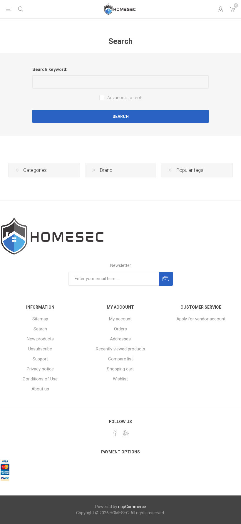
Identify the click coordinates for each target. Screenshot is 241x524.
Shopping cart (120, 369)
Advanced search (124, 97)
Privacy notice (40, 369)
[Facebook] (115, 433)
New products (40, 339)
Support (40, 359)
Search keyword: (49, 69)
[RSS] (126, 433)
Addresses (120, 339)
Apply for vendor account (200, 319)
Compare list (120, 359)
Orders (120, 329)
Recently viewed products (120, 349)
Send (166, 279)
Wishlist (120, 379)
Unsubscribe (40, 349)
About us (40, 389)
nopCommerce (132, 506)
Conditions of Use (40, 379)
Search (121, 116)
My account (120, 319)
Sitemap (40, 319)
